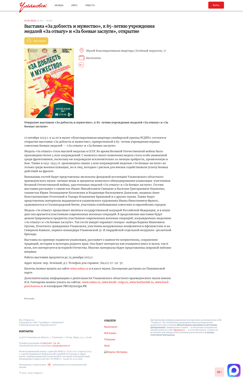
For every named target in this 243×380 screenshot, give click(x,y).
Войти (216, 5)
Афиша (59, 5)
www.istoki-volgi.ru (115, 282)
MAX (107, 345)
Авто (74, 5)
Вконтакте (111, 326)
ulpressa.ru (179, 330)
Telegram (109, 339)
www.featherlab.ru (141, 282)
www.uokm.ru (79, 268)
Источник (29, 298)
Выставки (40, 40)
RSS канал (110, 333)
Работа (90, 5)
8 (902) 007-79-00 (50, 343)
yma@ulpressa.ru (61, 345)
